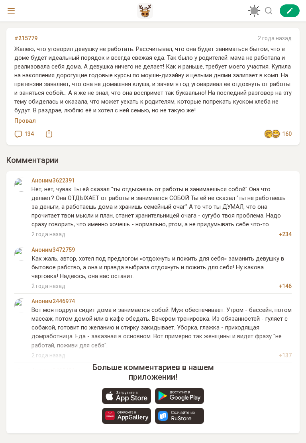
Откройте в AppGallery (126, 416)
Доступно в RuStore (179, 416)
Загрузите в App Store (126, 396)
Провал (25, 120)
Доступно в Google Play (179, 396)
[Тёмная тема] (254, 10)
